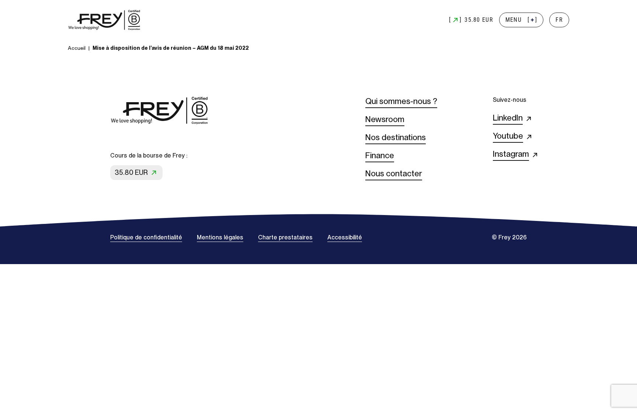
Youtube (508, 136)
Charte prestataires (285, 237)
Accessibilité (344, 237)
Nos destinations (395, 137)
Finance (379, 155)
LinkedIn (508, 117)
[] (521, 19)
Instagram (511, 154)
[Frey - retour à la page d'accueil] (105, 20)
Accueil (77, 48)
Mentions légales (220, 237)
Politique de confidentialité (146, 237)
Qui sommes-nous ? (401, 101)
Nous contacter (393, 173)
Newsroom (384, 119)
